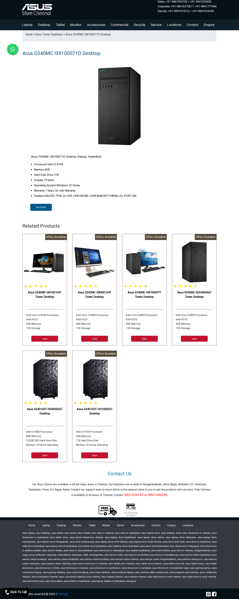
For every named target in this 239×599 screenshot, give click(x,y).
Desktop (44, 25)
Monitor (76, 25)
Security (139, 25)
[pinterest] (208, 594)
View (44, 338)
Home (32, 525)
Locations (174, 25)
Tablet (60, 25)
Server (120, 525)
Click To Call (18, 592)
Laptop (27, 25)
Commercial (119, 25)
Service (156, 25)
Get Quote (41, 207)
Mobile (106, 525)
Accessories (96, 25)
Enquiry (209, 25)
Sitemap (63, 594)
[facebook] (214, 594)
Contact (192, 25)
